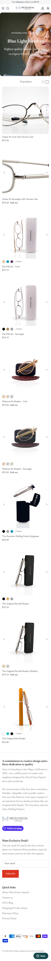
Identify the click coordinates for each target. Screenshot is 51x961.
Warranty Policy (10, 913)
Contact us (7, 898)
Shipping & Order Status (14, 908)
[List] (47, 81)
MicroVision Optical (17, 951)
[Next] (47, 110)
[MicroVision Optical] (25, 8)
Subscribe (10, 874)
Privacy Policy (9, 918)
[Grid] (43, 81)
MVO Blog (7, 903)
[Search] (9, 8)
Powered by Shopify (35, 951)
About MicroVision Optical (15, 892)
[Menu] (3, 8)
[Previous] (4, 110)
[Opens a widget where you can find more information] (40, 956)
